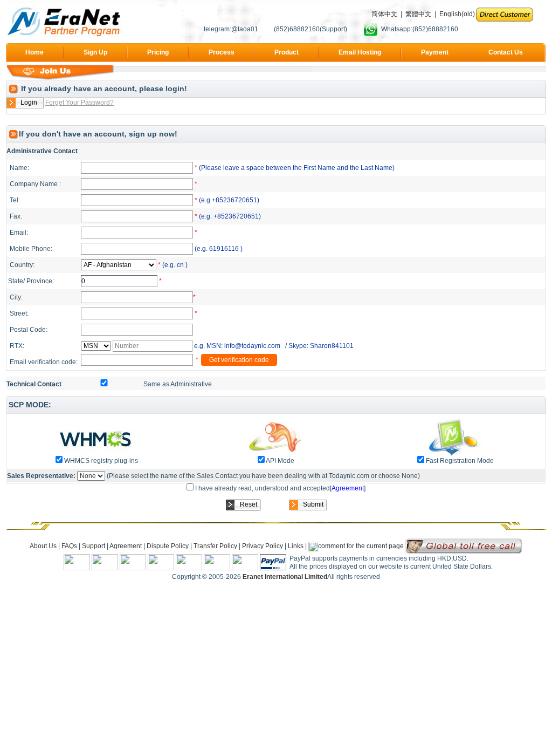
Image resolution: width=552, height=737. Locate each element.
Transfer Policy (216, 546)
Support (94, 546)
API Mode (280, 461)
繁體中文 (418, 14)
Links (295, 546)
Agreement (348, 488)
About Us (43, 546)
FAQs (69, 546)
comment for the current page (361, 546)
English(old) (457, 14)
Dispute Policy (168, 546)
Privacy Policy (262, 546)
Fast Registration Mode (460, 461)
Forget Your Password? (79, 102)
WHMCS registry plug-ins (101, 461)
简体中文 (384, 14)
